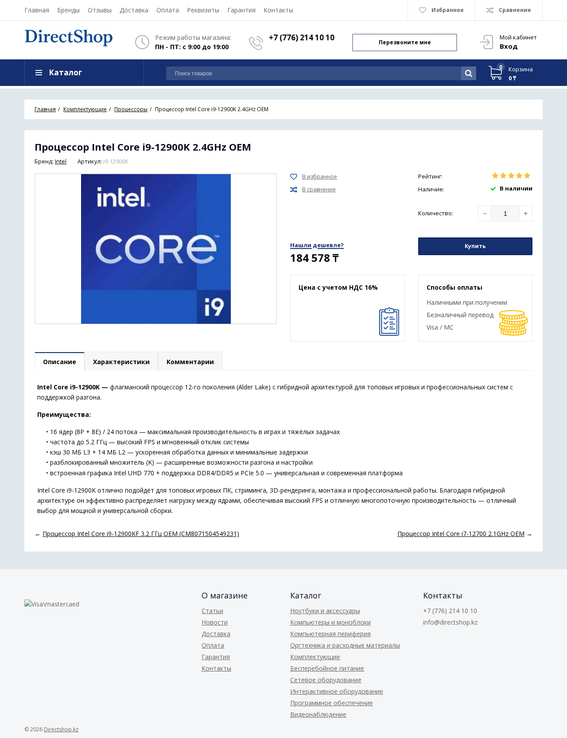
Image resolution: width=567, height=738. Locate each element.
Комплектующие (315, 657)
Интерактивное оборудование (336, 691)
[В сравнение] (313, 190)
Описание (59, 361)
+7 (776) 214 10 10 (301, 37)
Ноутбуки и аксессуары (325, 610)
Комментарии (190, 361)
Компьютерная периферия (330, 633)
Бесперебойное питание (327, 668)
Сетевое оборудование (325, 680)
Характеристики (121, 361)
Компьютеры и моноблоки (330, 622)
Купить (475, 246)
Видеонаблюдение (318, 714)
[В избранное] (313, 177)
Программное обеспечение (331, 703)
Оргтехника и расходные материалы (345, 645)
